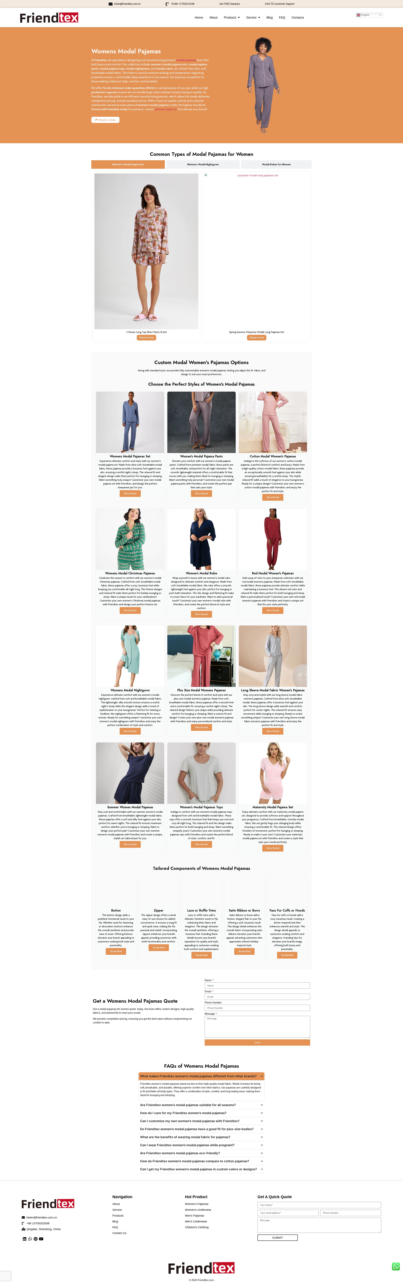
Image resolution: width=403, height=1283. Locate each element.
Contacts (298, 17)
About (213, 17)
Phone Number (213, 1002)
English (364, 15)
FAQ (282, 17)
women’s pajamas (166, 109)
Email (208, 991)
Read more (146, 337)
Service (251, 17)
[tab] (128, 164)
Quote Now (116, 951)
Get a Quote (130, 493)
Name (208, 980)
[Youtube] (41, 1239)
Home (199, 17)
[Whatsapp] (30, 1239)
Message (210, 1014)
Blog (270, 17)
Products (230, 17)
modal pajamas (186, 60)
